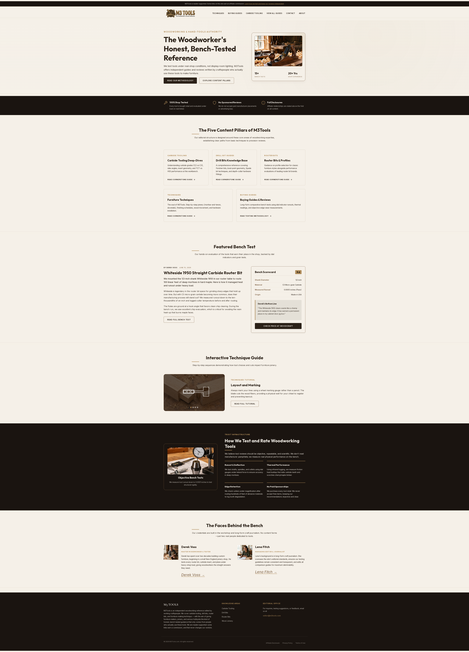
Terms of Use (300, 643)
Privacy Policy (287, 643)
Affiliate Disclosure (273, 643)
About (302, 13)
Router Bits (226, 617)
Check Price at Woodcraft (278, 326)
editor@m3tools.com (272, 616)
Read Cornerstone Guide (179, 179)
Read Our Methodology (180, 80)
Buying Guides (235, 13)
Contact (290, 13)
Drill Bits (225, 613)
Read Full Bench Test (179, 320)
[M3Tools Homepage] (181, 13)
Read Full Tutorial (244, 404)
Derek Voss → (193, 575)
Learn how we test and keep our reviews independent (264, 4)
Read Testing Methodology (254, 216)
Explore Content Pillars (216, 80)
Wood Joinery (227, 621)
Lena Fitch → (266, 572)
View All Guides (274, 13)
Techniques (218, 13)
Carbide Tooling (254, 13)
